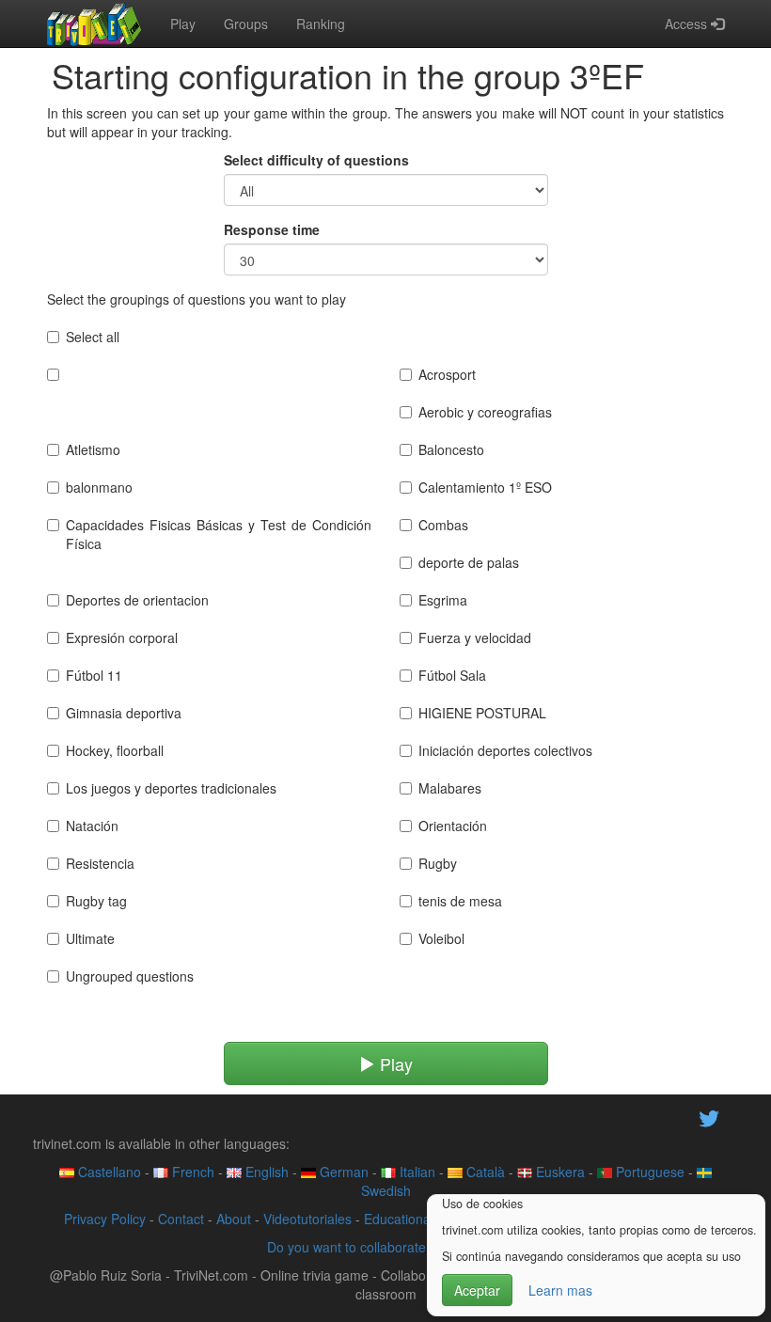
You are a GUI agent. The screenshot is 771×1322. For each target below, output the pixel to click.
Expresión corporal (122, 637)
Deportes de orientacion (137, 599)
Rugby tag (96, 900)
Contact (181, 1218)
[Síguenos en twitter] (709, 1116)
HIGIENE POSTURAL (482, 712)
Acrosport (447, 374)
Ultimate (90, 938)
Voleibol (441, 938)
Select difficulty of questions (316, 159)
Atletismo (93, 449)
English (265, 1171)
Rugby (437, 863)
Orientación (452, 825)
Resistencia (100, 863)
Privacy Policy (105, 1218)
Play (183, 23)
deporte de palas (468, 562)
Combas (443, 524)
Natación (92, 825)
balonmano (99, 487)
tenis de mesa (460, 900)
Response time (272, 229)
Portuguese (648, 1171)
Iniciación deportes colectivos (505, 750)
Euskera (558, 1171)
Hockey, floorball (115, 750)
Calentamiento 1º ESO (485, 487)
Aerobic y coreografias (485, 411)
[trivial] (94, 23)
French (191, 1171)
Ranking (320, 23)
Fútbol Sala (452, 675)
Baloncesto (451, 449)
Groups (246, 23)
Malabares (449, 788)
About (233, 1218)
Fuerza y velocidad (474, 637)
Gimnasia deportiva (123, 712)
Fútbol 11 (94, 675)
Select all (92, 336)
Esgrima (442, 599)
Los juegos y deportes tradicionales (171, 788)
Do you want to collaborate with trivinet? (385, 1246)
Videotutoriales (307, 1218)
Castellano (107, 1171)
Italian (415, 1171)
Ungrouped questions (130, 976)
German (342, 1171)
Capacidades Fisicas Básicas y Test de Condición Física (218, 534)
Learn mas (560, 1290)
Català (484, 1171)
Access (688, 23)
